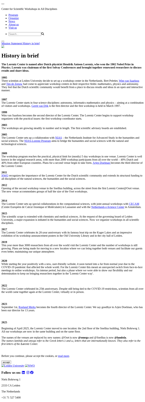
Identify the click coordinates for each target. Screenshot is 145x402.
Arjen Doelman (102, 162)
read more (63, 355)
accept (6, 362)
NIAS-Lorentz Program (37, 140)
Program (13, 14)
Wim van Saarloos (129, 80)
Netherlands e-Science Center (107, 207)
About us (13, 24)
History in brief (31, 43)
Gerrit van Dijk (39, 105)
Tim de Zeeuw (14, 83)
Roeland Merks (27, 307)
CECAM (134, 203)
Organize (13, 18)
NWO (4, 175)
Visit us (12, 27)
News (11, 21)
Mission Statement (12, 43)
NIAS (58, 137)
